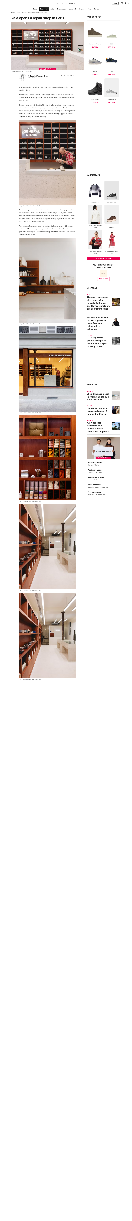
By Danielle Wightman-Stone (38, 76)
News (18, 12)
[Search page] (125, 3)
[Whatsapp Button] (73, 75)
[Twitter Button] (61, 75)
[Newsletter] (122, 3)
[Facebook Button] (64, 75)
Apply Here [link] (103, 279)
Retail (24, 12)
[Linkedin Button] (67, 75)
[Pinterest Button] (70, 75)
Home (13, 12)
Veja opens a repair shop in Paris (37, 12)
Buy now (95, 47)
